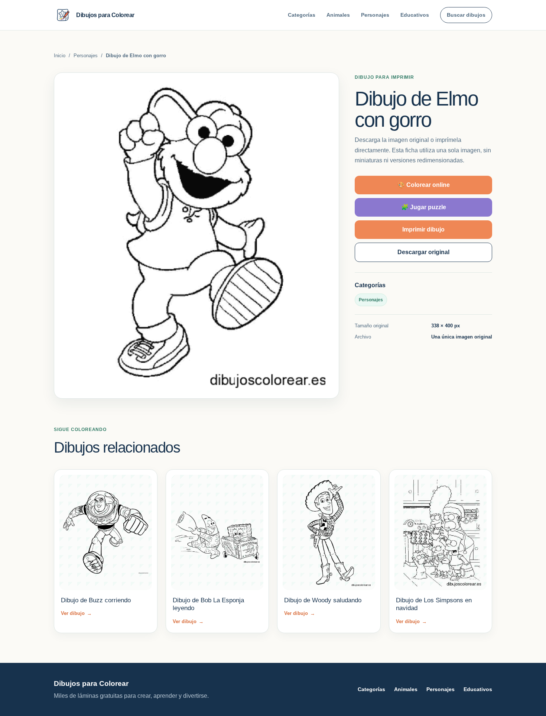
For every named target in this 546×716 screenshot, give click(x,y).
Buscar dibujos (466, 15)
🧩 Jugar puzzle (423, 207)
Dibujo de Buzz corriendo (96, 600)
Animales (338, 15)
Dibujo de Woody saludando (322, 600)
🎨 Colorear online (423, 185)
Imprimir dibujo (423, 229)
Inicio (59, 55)
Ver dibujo (76, 613)
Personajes (375, 15)
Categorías (301, 15)
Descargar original (423, 252)
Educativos (414, 15)
